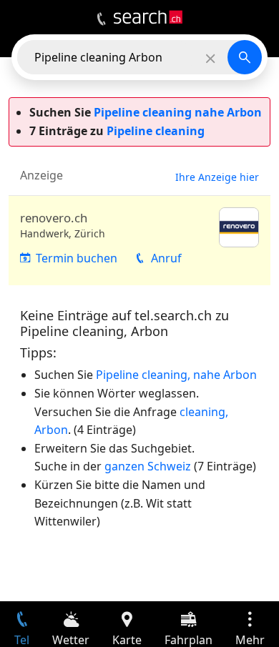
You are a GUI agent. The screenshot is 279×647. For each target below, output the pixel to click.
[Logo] (148, 17)
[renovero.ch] (139, 240)
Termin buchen (76, 258)
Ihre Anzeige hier (217, 177)
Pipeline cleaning (156, 131)
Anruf (166, 258)
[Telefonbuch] (101, 19)
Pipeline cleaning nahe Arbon (178, 112)
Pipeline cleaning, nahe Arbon (176, 374)
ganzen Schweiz (147, 466)
